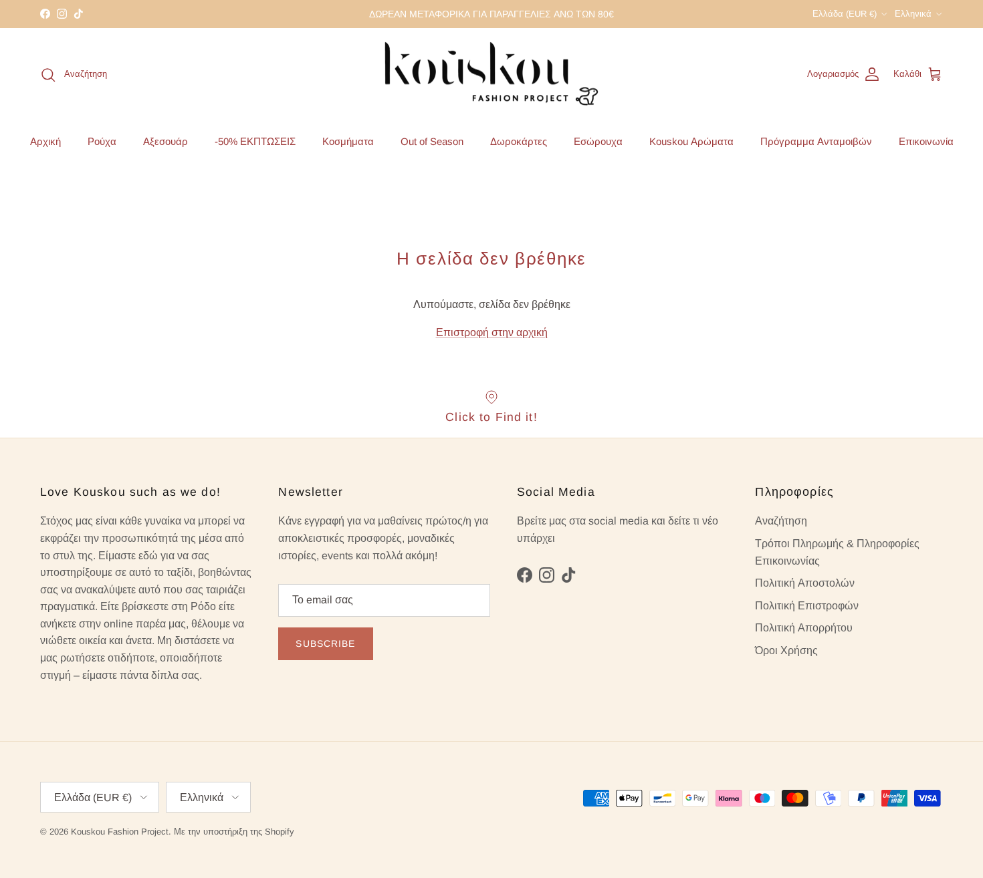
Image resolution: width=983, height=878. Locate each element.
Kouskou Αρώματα (691, 140)
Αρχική (45, 140)
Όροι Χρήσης (786, 650)
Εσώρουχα (598, 140)
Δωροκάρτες (518, 140)
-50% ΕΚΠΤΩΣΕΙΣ (255, 140)
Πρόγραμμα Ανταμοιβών (816, 140)
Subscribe (325, 643)
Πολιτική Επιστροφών (807, 605)
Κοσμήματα (348, 140)
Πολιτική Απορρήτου (804, 627)
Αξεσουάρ (165, 140)
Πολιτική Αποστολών (805, 583)
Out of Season (432, 140)
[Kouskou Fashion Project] (492, 74)
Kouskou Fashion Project (120, 832)
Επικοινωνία (926, 140)
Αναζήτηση (781, 521)
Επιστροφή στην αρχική (492, 332)
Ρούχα (102, 140)
